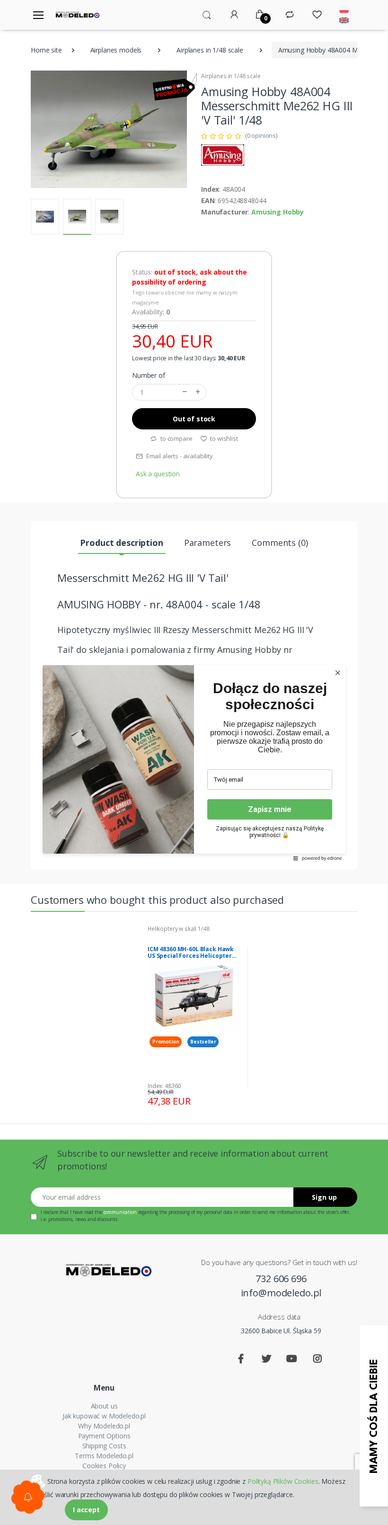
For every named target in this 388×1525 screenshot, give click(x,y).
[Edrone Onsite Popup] (194, 762)
